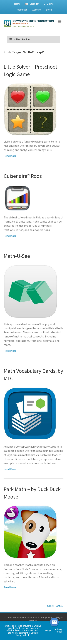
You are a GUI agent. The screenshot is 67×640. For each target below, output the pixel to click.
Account (36, 10)
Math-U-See (17, 256)
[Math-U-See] (30, 291)
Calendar (34, 4)
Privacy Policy (58, 630)
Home (17, 4)
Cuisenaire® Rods (23, 176)
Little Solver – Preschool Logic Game (30, 70)
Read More (10, 156)
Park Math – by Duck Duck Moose (32, 493)
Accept (48, 630)
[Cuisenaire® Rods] (17, 198)
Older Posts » (55, 606)
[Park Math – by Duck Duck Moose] (30, 532)
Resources (22, 10)
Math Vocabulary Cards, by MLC (33, 374)
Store (49, 10)
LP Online (49, 4)
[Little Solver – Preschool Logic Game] (30, 109)
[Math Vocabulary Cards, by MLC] (30, 413)
